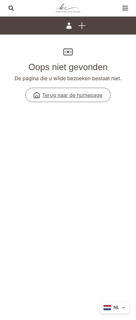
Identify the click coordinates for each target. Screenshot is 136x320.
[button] (11, 8)
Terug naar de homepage (72, 95)
